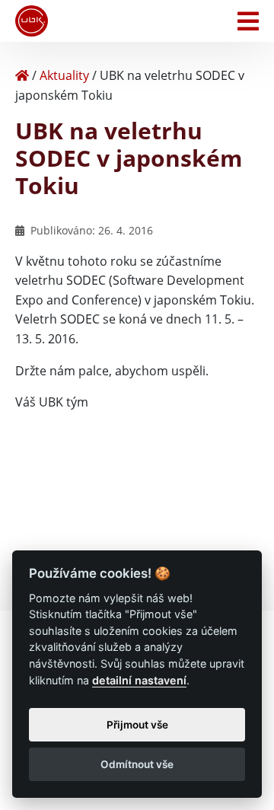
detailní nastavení (139, 680)
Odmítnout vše (137, 764)
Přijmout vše (137, 725)
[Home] (22, 75)
